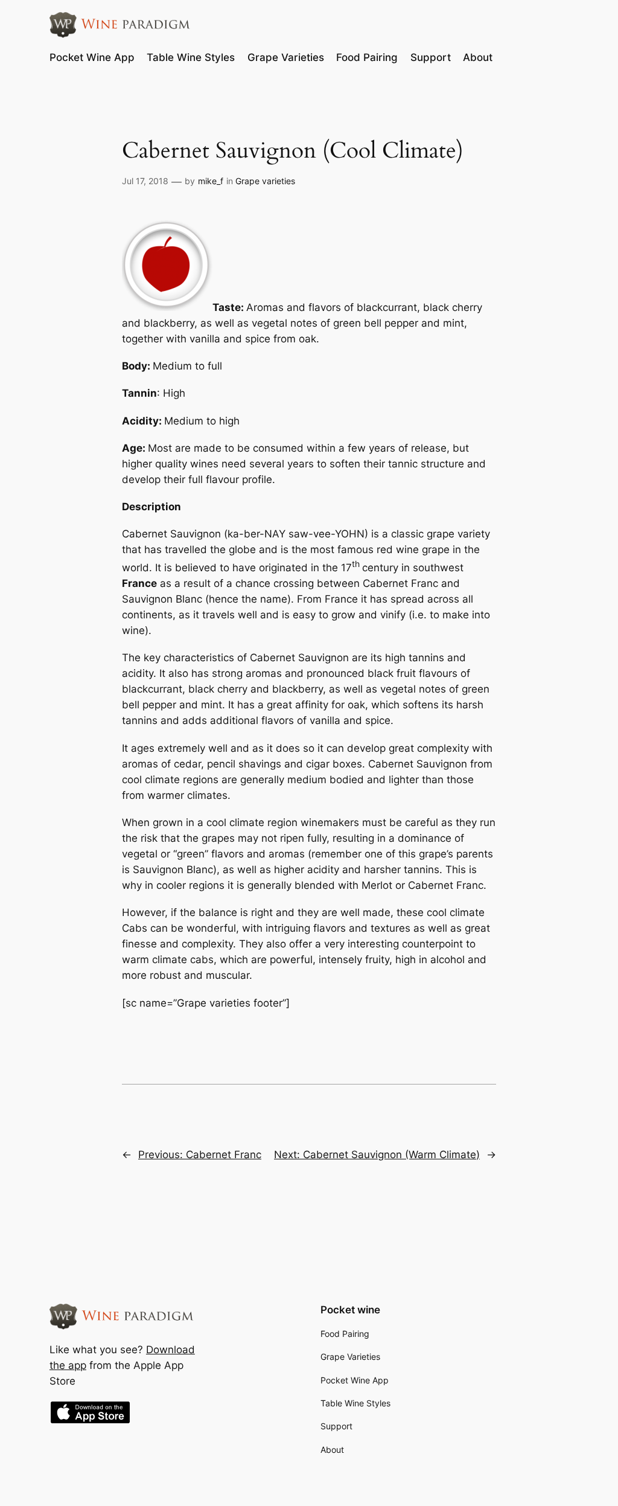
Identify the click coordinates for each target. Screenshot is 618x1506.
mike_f (210, 181)
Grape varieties (265, 181)
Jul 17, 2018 (145, 181)
